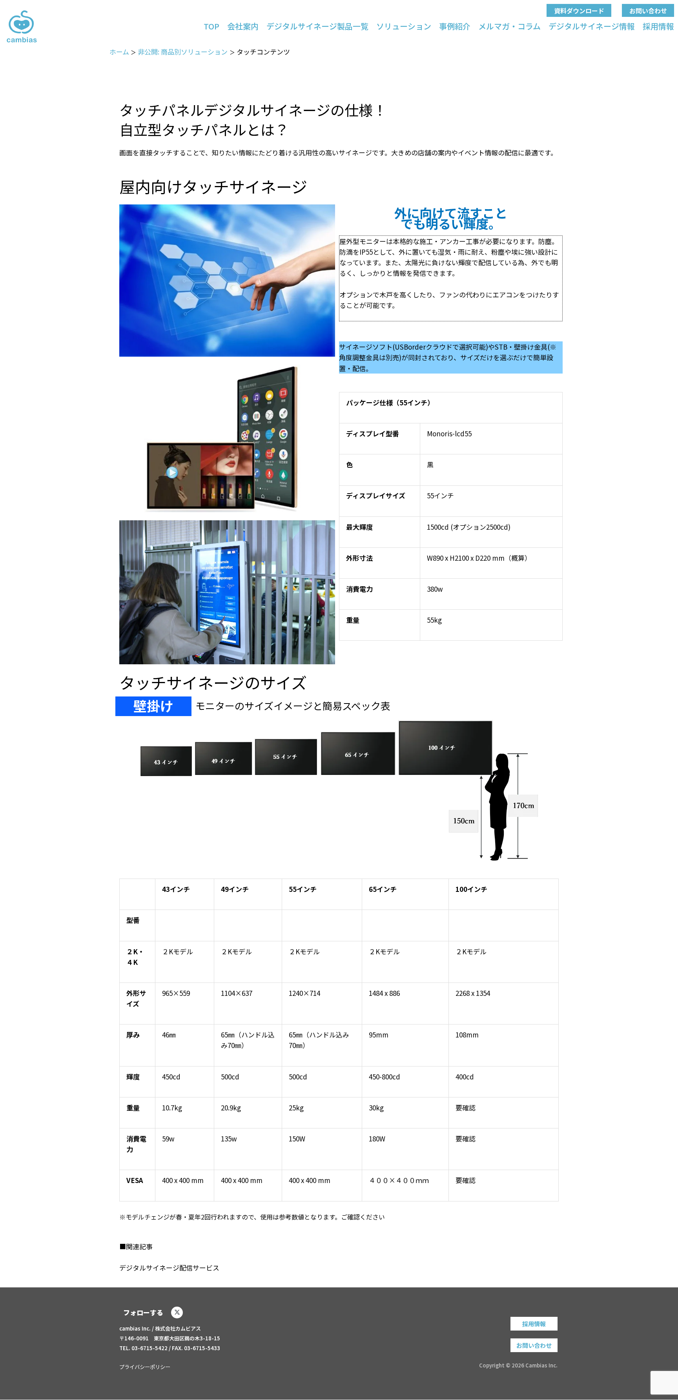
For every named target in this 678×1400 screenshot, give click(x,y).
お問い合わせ (648, 10)
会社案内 (243, 26)
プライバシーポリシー (144, 1367)
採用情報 (658, 26)
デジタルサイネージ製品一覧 (317, 26)
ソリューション (403, 26)
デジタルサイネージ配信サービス (169, 1267)
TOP (211, 26)
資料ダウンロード (579, 10)
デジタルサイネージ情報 (592, 26)
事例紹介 (454, 26)
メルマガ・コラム (509, 26)
